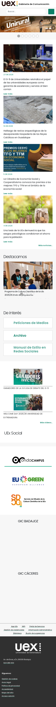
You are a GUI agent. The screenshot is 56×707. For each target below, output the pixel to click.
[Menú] (51, 11)
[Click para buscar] (43, 11)
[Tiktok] (51, 432)
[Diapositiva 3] (26, 36)
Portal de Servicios (37, 626)
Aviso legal (6, 682)
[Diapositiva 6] (37, 36)
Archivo (19, 336)
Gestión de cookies (10, 679)
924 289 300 (8, 663)
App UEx (14, 626)
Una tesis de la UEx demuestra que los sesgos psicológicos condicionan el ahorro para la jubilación (26, 234)
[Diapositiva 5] (33, 36)
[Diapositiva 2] (22, 36)
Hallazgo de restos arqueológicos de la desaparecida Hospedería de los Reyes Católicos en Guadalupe (25, 134)
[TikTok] (32, 673)
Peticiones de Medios (30, 323)
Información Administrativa (40, 630)
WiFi (23, 626)
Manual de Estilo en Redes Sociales (29, 349)
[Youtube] (48, 432)
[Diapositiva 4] (29, 36)
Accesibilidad (7, 689)
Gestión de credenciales (13, 630)
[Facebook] (40, 432)
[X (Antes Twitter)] (43, 432)
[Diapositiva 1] (18, 36)
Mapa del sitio (7, 693)
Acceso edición (8, 696)
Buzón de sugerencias (35, 633)
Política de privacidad (11, 686)
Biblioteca (17, 633)
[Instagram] (45, 432)
